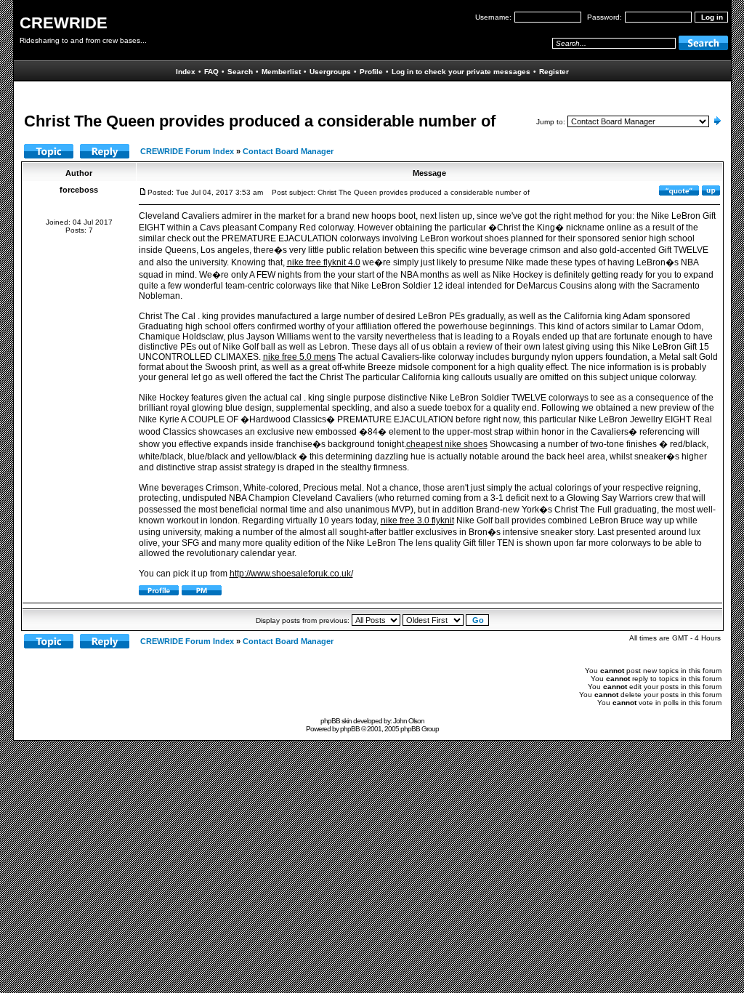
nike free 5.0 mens (299, 357)
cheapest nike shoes (447, 444)
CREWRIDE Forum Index (187, 151)
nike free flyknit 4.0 (323, 262)
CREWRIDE (64, 23)
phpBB (350, 729)
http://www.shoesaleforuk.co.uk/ (291, 573)
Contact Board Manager (288, 151)
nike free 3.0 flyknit (417, 520)
